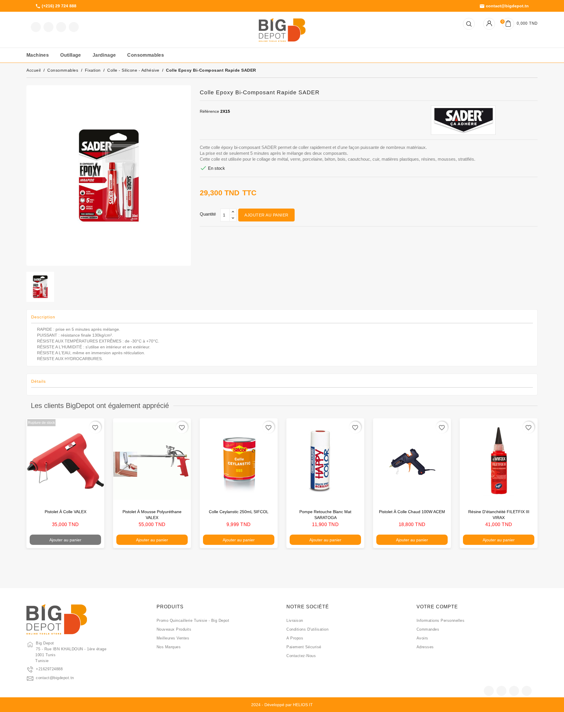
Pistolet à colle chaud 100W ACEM (412, 511)
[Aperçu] (94, 496)
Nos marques (169, 647)
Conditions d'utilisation (307, 629)
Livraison (294, 620)
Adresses (425, 647)
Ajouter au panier (266, 215)
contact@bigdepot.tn (504, 6)
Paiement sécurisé (303, 647)
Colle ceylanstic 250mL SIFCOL (238, 511)
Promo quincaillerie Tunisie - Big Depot (193, 620)
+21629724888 (49, 669)
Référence (209, 111)
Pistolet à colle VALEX (65, 511)
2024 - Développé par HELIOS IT (282, 704)
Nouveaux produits (174, 629)
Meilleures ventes (173, 638)
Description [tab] (43, 317)
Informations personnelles (441, 620)
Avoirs (422, 638)
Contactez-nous (301, 656)
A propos (294, 638)
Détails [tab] (38, 381)
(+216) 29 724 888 (55, 6)
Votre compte (437, 606)
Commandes (428, 629)
